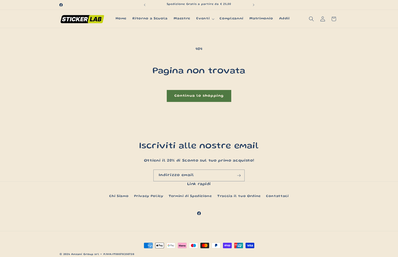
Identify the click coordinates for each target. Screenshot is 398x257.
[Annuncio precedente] (145, 5)
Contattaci (277, 196)
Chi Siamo (119, 196)
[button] (205, 19)
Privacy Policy (148, 196)
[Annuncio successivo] (254, 5)
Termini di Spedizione (190, 196)
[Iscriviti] (238, 176)
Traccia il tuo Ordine (239, 196)
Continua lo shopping (199, 96)
